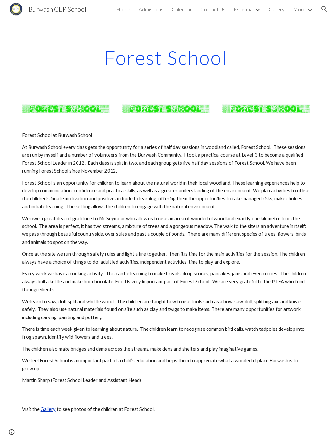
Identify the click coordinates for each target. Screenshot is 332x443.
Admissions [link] (151, 9)
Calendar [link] (182, 9)
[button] (324, 9)
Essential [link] (244, 9)
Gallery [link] (277, 9)
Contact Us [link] (212, 9)
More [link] (299, 9)
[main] (165, 57)
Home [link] (123, 9)
